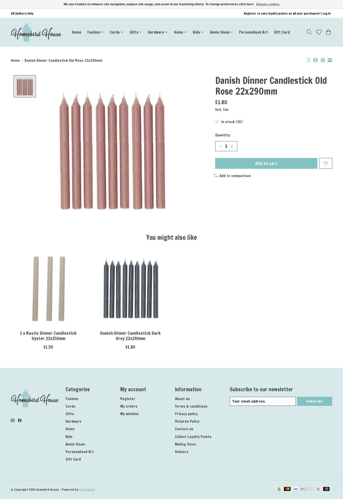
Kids (69, 436)
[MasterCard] (287, 489)
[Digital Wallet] (307, 489)
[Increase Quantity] (231, 146)
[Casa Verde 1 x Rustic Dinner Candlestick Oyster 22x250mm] (48, 288)
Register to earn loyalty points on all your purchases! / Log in (287, 13)
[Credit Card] (279, 489)
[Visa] (295, 489)
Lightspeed (87, 489)
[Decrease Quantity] (220, 146)
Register (127, 398)
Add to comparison (235, 175)
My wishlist (129, 413)
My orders (128, 406)
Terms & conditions (191, 406)
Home (76, 32)
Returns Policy (187, 421)
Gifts (70, 413)
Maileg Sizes (185, 444)
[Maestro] (326, 489)
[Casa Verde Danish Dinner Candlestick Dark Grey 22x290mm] (130, 288)
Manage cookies (267, 4)
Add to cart (266, 163)
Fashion (72, 398)
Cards (70, 406)
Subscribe (314, 401)
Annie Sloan (75, 444)
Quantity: (223, 135)
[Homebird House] (36, 32)
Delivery (181, 451)
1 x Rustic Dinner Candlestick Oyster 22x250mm (48, 336)
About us (182, 398)
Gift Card (282, 32)
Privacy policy (186, 413)
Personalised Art (253, 32)
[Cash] (318, 489)
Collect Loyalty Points (193, 436)
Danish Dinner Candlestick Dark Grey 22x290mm (130, 336)
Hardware (73, 421)
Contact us (184, 428)
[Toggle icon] (309, 32)
